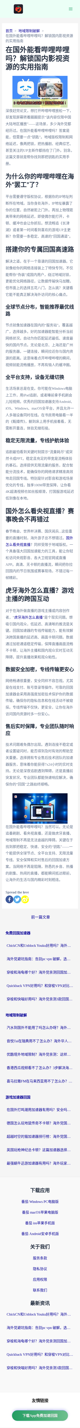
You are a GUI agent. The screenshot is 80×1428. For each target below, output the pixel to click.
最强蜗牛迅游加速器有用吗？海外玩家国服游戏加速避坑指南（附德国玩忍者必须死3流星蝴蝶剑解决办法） (40, 1163)
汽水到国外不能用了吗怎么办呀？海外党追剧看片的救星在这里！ (40, 1028)
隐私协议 (40, 1269)
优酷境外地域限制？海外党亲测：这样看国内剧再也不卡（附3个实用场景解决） (40, 1054)
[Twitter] (17, 899)
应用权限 (40, 1279)
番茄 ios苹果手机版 (40, 1223)
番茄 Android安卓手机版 (40, 1234)
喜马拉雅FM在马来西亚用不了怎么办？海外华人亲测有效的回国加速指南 (40, 1081)
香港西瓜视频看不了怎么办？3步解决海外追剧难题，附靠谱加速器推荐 (40, 1068)
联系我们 (40, 1290)
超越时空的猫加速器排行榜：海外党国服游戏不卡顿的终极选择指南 (40, 1136)
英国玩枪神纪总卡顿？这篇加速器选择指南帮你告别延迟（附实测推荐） (40, 1150)
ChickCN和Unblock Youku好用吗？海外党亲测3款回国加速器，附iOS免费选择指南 (40, 945)
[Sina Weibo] (25, 899)
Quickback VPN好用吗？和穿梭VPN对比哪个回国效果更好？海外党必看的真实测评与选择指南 (40, 986)
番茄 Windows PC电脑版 (40, 1202)
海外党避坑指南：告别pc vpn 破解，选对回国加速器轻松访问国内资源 (40, 959)
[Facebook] (9, 899)
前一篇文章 (40, 917)
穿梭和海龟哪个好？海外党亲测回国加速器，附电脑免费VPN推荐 (40, 972)
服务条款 (40, 1258)
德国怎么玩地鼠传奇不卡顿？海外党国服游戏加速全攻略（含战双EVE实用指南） (40, 1123)
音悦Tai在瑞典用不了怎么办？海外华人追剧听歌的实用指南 (40, 1041)
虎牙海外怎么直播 (28, 617)
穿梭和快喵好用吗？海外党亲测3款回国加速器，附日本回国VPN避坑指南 (40, 999)
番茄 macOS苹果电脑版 (40, 1212)
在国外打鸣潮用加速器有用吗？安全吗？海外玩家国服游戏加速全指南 (40, 1110)
